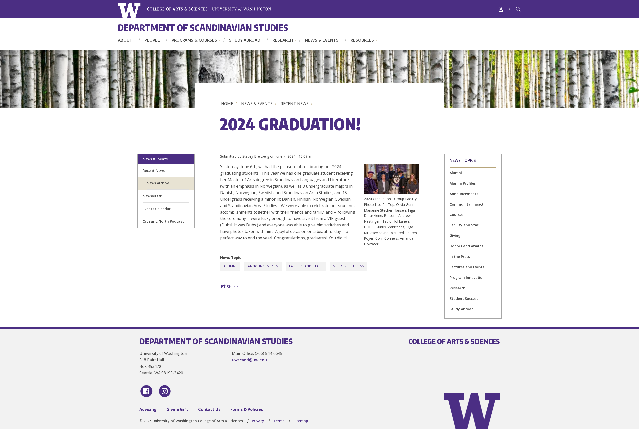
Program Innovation (467, 277)
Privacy (258, 420)
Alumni (456, 172)
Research (282, 40)
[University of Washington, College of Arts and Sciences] (194, 10)
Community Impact (467, 204)
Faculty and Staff (464, 225)
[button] (391, 193)
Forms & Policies (246, 409)
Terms (278, 420)
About (125, 40)
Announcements (464, 193)
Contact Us (209, 409)
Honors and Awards (466, 246)
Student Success (464, 298)
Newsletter (152, 196)
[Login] (501, 9)
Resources (362, 40)
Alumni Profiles (463, 183)
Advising (148, 409)
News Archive (158, 183)
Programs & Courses (194, 40)
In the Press (460, 256)
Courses (456, 214)
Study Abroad (244, 40)
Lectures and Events (467, 267)
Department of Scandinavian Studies (203, 27)
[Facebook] (146, 391)
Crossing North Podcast (163, 221)
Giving (455, 235)
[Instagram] (165, 391)
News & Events (322, 40)
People (152, 40)
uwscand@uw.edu (249, 360)
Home (227, 103)
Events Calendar (157, 208)
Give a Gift (177, 409)
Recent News (295, 103)
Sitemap (300, 420)
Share (232, 286)
